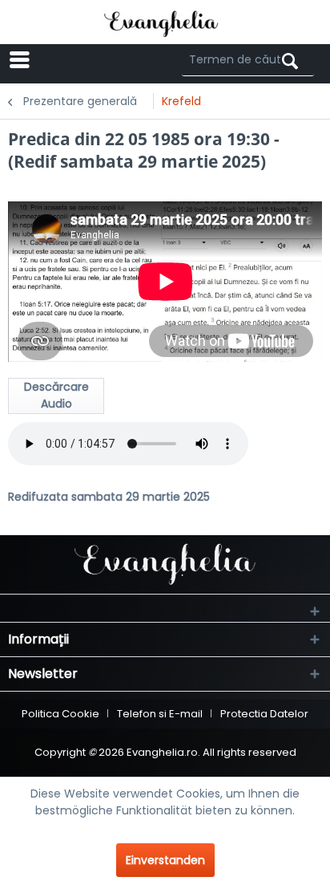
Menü (81, 60)
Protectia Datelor (264, 713)
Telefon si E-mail (160, 713)
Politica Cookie (60, 713)
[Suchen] (290, 61)
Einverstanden (165, 860)
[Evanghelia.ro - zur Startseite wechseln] (165, 22)
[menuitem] (66, 60)
